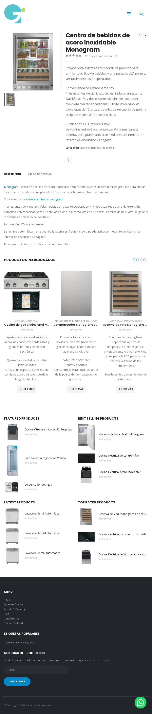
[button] (129, 13)
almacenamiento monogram (44, 199)
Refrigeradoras (83, 321)
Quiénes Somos (13, 604)
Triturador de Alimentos (34, 321)
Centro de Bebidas (90, 147)
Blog (6, 614)
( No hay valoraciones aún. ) (100, 56)
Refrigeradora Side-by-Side (20, 642)
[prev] (139, 35)
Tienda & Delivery (14, 609)
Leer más (28, 389)
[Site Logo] (15, 14)
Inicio (7, 599)
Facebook (69, 160)
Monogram (108, 147)
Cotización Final (13, 623)
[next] (145, 35)
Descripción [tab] (12, 174)
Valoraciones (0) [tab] (39, 174)
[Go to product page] (26, 293)
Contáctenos (11, 618)
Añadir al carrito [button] (125, 351)
